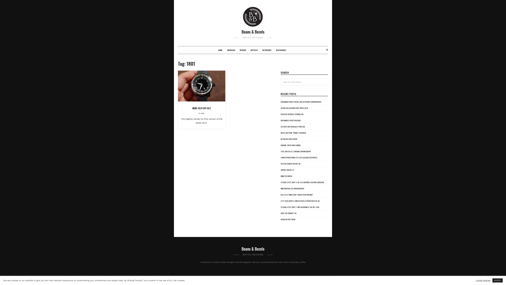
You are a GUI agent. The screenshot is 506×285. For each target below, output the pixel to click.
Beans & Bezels (253, 32)
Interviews (266, 50)
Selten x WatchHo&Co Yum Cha (293, 126)
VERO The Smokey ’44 (288, 213)
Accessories (281, 50)
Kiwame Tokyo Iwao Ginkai (291, 145)
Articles (254, 50)
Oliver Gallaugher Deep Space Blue (294, 108)
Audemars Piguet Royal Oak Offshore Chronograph (301, 101)
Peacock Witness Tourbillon (292, 114)
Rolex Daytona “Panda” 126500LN (293, 132)
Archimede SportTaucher (291, 120)
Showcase (231, 50)
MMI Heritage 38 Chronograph (292, 188)
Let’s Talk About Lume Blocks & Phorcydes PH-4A (300, 201)
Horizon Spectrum (288, 219)
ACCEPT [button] (497, 280)
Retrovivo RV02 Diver (289, 139)
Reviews (243, 50)
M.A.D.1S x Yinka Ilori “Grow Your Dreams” (297, 194)
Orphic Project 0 (287, 169)
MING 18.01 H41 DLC (201, 108)
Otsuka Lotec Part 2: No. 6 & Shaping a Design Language (302, 182)
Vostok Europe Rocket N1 (290, 163)
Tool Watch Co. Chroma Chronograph (296, 151)
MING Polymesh (286, 176)
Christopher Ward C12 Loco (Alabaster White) (299, 157)
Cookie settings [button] (483, 280)
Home (220, 50)
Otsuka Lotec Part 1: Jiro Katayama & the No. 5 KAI (300, 207)
